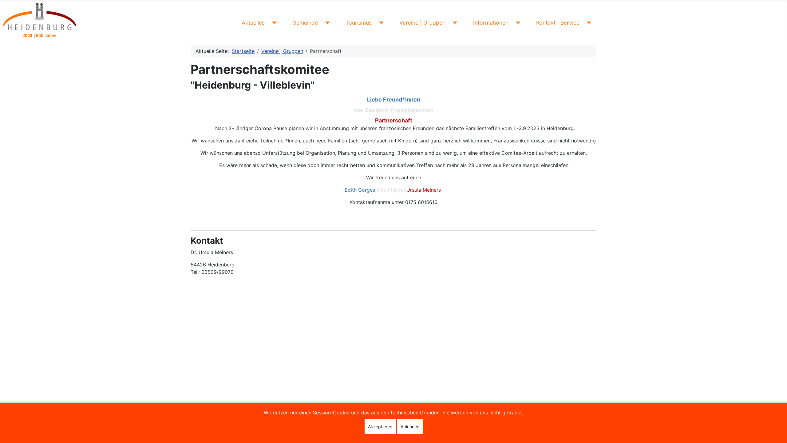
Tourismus (359, 22)
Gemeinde (305, 22)
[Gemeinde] (326, 23)
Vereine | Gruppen (422, 22)
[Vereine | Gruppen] (454, 23)
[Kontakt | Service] (588, 23)
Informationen (490, 22)
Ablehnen (410, 426)
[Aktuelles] (273, 23)
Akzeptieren (380, 426)
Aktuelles (253, 22)
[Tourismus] (380, 23)
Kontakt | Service (557, 22)
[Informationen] (517, 23)
